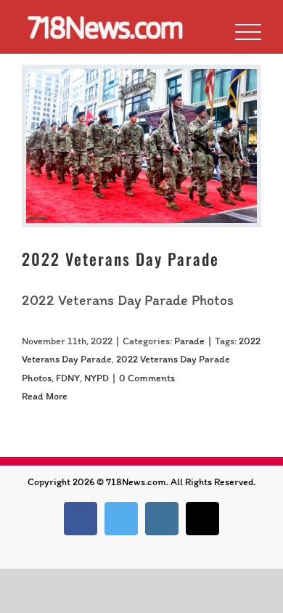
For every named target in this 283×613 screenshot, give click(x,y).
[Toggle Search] (198, 31)
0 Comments (147, 378)
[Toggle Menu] (248, 32)
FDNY (68, 378)
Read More (44, 396)
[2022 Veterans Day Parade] (141, 146)
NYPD (96, 378)
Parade (189, 341)
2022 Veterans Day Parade (120, 258)
